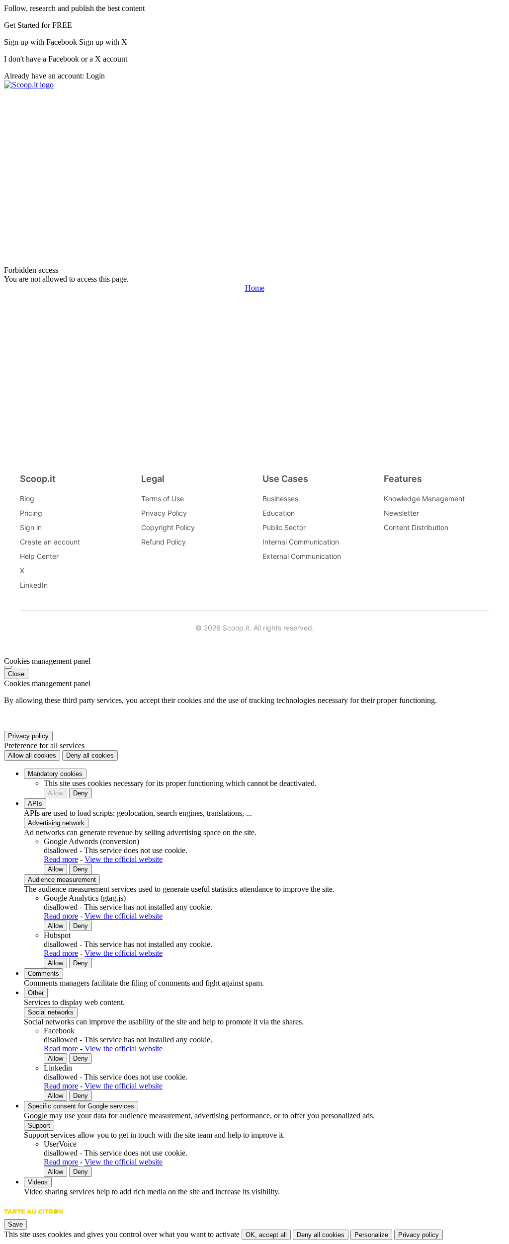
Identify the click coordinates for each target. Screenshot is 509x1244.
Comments (43, 973)
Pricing (31, 513)
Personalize (371, 1235)
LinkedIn (34, 585)
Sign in (31, 527)
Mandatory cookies (55, 774)
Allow (55, 793)
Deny (80, 793)
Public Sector (284, 527)
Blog (27, 498)
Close (16, 674)
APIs (35, 803)
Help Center (39, 556)
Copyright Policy (168, 527)
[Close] (8, 667)
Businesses (280, 498)
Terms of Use (162, 498)
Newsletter (401, 513)
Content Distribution (416, 527)
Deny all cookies (90, 755)
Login (95, 76)
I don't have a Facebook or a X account (65, 59)
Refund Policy (163, 542)
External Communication (301, 556)
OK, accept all (266, 1235)
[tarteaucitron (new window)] (33, 1216)
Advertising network (56, 823)
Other (36, 993)
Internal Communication (300, 542)
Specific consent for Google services (81, 1106)
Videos (38, 1182)
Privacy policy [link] (28, 736)
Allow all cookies (32, 755)
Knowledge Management (424, 498)
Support (39, 1125)
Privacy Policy (164, 513)
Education (278, 513)
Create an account (50, 542)
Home (254, 288)
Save (15, 1224)
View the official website (124, 859)
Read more (61, 859)
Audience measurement (62, 879)
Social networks (51, 1012)
